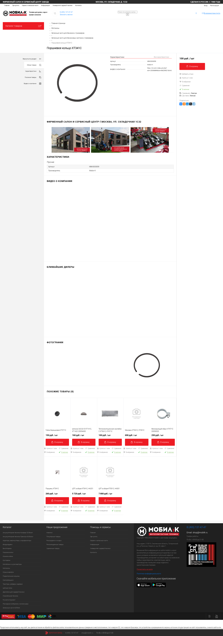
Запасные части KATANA (11, 608)
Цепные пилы (7, 588)
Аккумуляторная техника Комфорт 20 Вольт (18, 532)
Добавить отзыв (187, 74)
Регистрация (214, 5)
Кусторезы (6, 560)
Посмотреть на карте (145, 569)
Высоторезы (7, 548)
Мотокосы (6, 568)
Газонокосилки (8, 552)
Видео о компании (30, 83)
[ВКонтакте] (180, 104)
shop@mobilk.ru (200, 532)
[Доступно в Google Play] (159, 585)
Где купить (15, 5)
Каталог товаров (14, 26)
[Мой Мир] (187, 104)
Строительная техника (10, 596)
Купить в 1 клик (52, 448)
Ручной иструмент (9, 600)
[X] (190, 104)
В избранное (51, 452)
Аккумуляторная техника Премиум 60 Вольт (18, 536)
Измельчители (8, 556)
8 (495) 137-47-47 (66, 12)
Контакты (78, 5)
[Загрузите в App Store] (144, 585)
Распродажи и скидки (53, 540)
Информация (45, 5)
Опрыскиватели (8, 572)
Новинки (49, 532)
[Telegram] (193, 104)
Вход (205, 5)
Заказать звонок (66, 14)
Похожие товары (30, 77)
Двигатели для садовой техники (13, 592)
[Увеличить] (77, 83)
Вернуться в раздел (29, 59)
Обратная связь (55, 633)
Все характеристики (161, 57)
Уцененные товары (53, 548)
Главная (7, 5)
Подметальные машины (11, 576)
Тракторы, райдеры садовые (13, 584)
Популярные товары (53, 536)
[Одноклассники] (184, 104)
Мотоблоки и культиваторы (12, 564)
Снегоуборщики (8, 580)
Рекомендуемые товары (55, 544)
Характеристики (30, 71)
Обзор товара (31, 65)
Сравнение (64, 448)
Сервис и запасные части (30, 5)
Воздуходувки (7, 544)
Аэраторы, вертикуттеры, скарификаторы (17, 540)
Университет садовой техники (62, 5)
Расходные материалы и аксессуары (15, 604)
